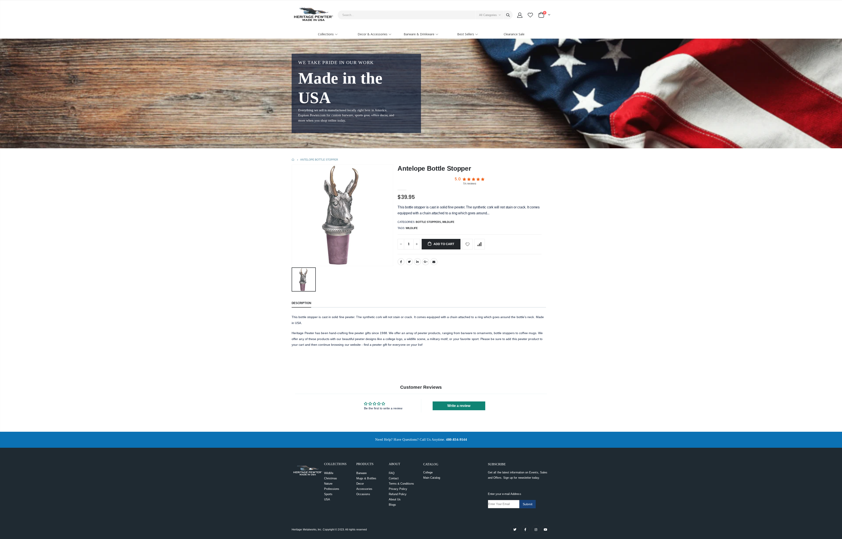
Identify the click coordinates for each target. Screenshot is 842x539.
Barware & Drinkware (419, 34)
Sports (328, 494)
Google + (425, 261)
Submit (527, 504)
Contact (394, 478)
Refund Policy (398, 494)
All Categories (488, 15)
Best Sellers (465, 34)
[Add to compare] (479, 244)
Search (508, 15)
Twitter (409, 261)
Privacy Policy (398, 489)
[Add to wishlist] (467, 244)
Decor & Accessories (372, 34)
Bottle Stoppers (428, 222)
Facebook (401, 261)
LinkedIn (417, 261)
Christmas (330, 478)
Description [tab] (301, 303)
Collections (326, 34)
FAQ (391, 473)
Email (433, 261)
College (428, 472)
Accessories (364, 489)
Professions (331, 489)
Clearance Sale (514, 34)
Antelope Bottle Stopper (434, 168)
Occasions (363, 494)
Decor (360, 483)
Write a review (458, 406)
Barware (361, 473)
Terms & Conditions (401, 483)
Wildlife (448, 222)
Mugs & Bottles (366, 478)
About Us (395, 499)
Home (293, 160)
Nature (328, 483)
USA (327, 499)
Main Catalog (431, 477)
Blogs (392, 504)
